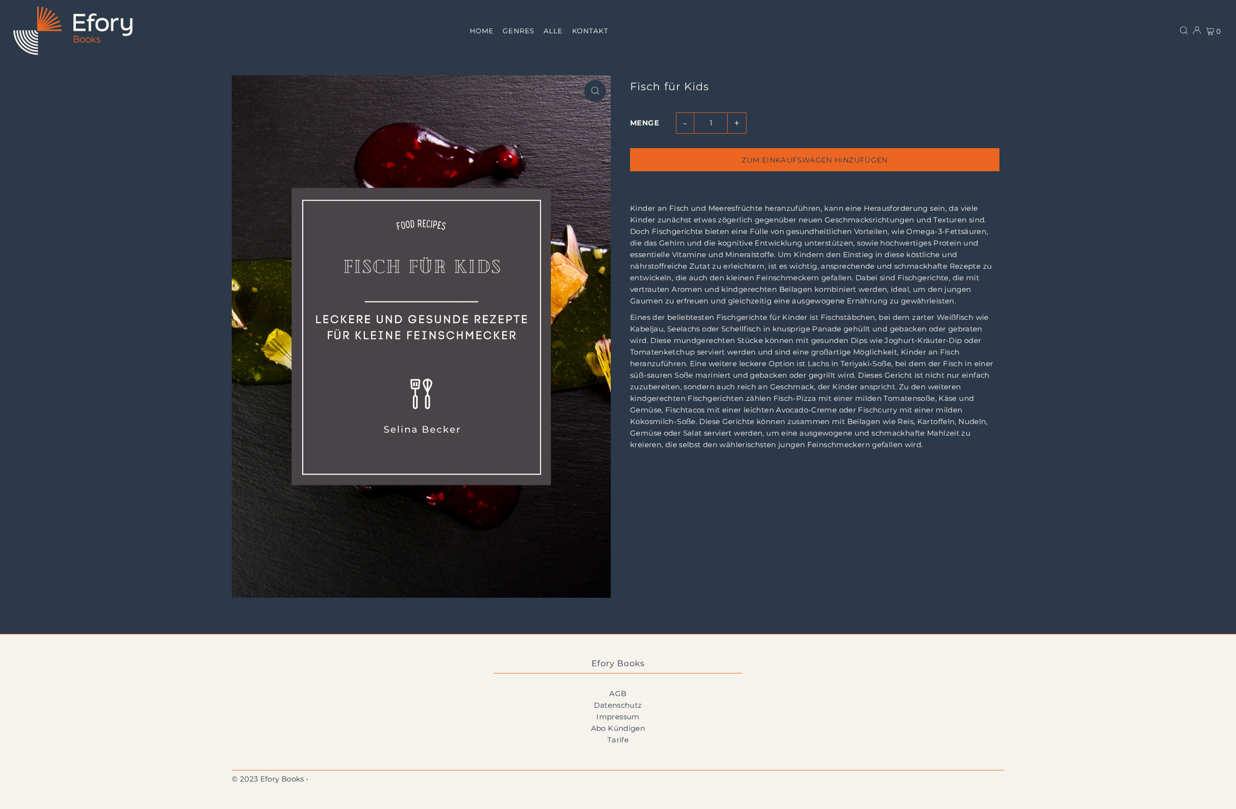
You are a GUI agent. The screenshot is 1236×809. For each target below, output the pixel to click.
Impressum (617, 716)
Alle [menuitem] (553, 31)
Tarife (618, 739)
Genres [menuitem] (518, 31)
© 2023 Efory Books (268, 778)
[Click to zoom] (595, 91)
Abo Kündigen (618, 728)
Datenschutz (618, 705)
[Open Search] (1184, 30)
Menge (644, 122)
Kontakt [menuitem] (590, 31)
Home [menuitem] (481, 31)
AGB (617, 693)
